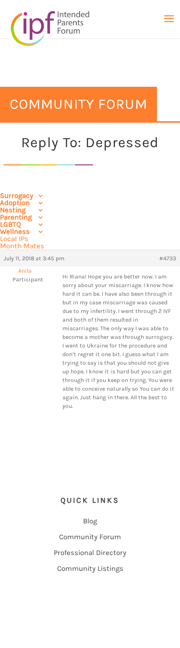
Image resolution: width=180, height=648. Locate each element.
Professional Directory (90, 552)
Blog (90, 521)
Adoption (15, 202)
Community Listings (90, 568)
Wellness (15, 231)
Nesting (12, 210)
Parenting (16, 217)
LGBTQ (10, 224)
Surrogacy (16, 195)
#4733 (167, 258)
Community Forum (90, 536)
